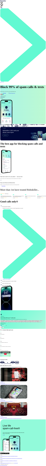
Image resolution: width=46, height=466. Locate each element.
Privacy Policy (1, 465)
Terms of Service (5, 465)
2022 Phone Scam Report (16, 458)
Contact (1, 6)
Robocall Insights (2, 458)
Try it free (4, 93)
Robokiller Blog (20, 458)
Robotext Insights (6, 458)
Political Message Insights (10, 458)
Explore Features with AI (12, 93)
